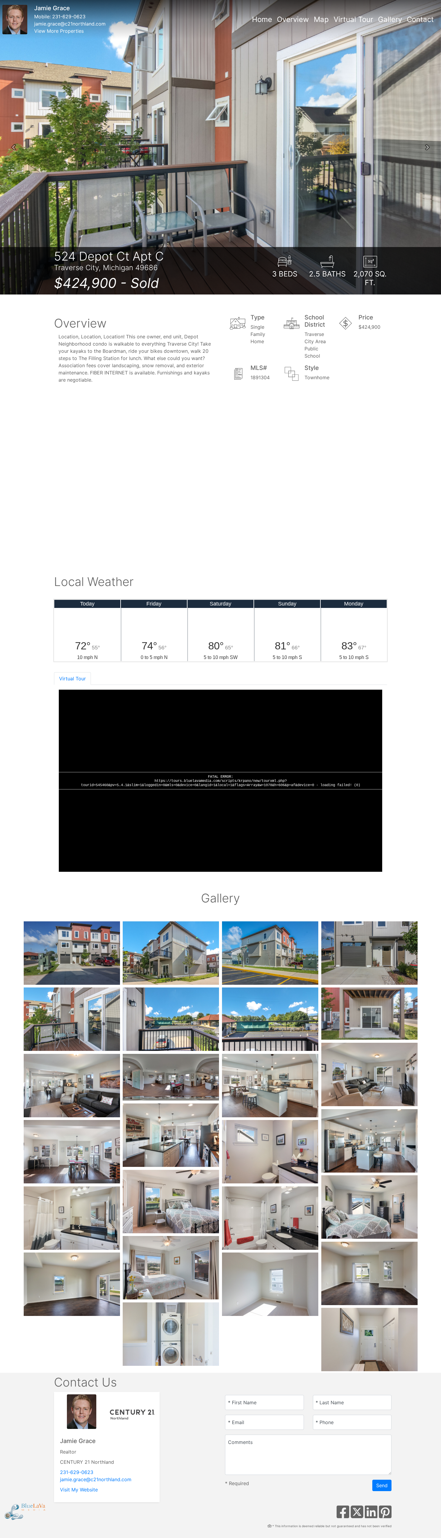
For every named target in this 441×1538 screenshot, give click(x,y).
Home (262, 19)
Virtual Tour (353, 19)
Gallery (390, 19)
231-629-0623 (69, 17)
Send (382, 1485)
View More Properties (59, 31)
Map (321, 19)
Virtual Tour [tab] (72, 679)
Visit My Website (79, 1490)
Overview (293, 19)
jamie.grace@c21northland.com (70, 24)
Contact (420, 19)
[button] (14, 147)
